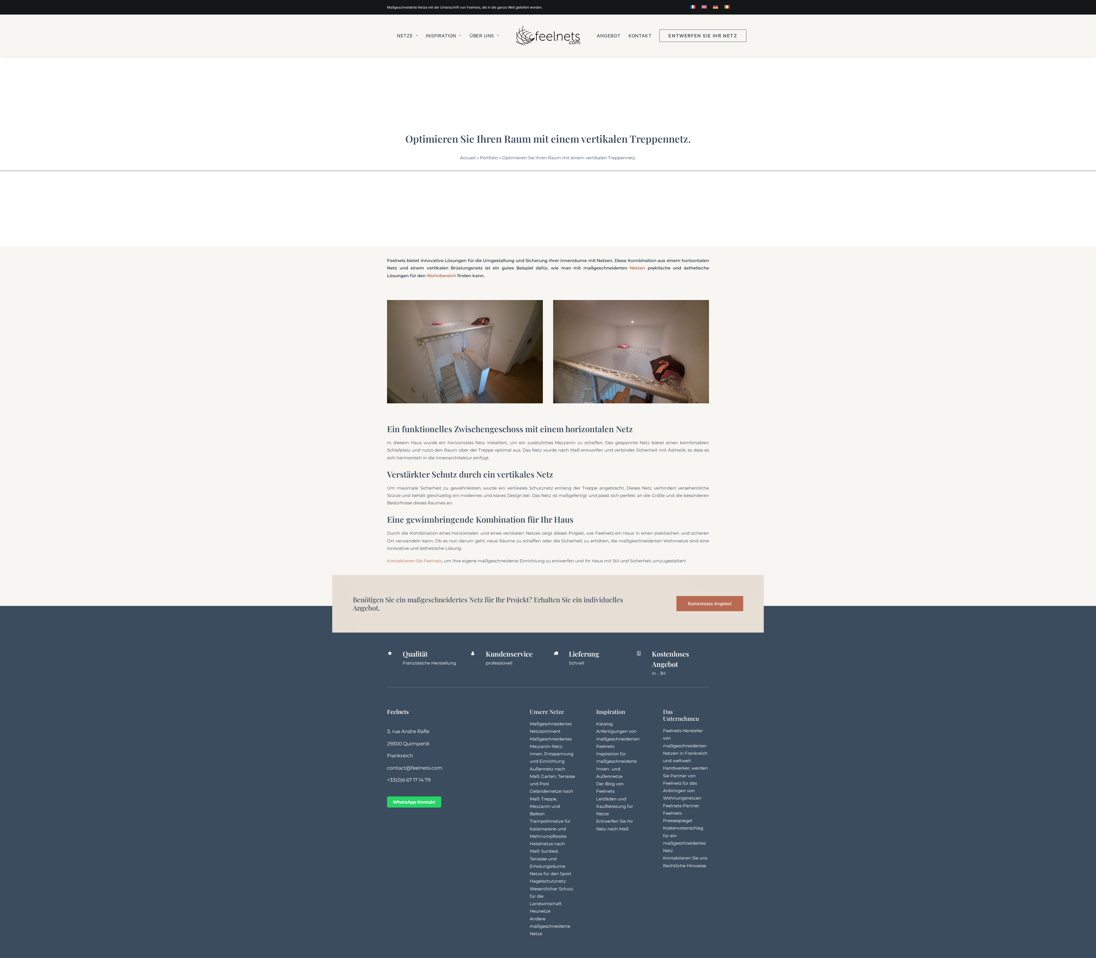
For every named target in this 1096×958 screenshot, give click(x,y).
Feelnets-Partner (681, 805)
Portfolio (489, 157)
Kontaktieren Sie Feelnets (414, 560)
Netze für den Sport (550, 873)
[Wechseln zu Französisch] (693, 7)
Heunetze (540, 911)
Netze (405, 36)
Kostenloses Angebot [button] (710, 603)
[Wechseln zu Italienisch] (727, 7)
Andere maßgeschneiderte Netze (550, 926)
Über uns (482, 36)
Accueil (468, 157)
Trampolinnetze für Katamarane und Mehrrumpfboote (550, 828)
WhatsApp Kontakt (414, 802)
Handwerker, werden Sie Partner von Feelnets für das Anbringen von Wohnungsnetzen (685, 783)
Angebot (608, 36)
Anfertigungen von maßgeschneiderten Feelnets (618, 738)
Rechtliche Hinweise (684, 865)
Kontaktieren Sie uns (685, 858)
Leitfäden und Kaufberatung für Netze (614, 806)
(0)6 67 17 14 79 (413, 780)
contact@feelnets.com (414, 768)
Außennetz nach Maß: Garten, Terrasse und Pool (552, 776)
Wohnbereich (441, 275)
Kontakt (640, 36)
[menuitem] (693, 7)
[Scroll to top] (1085, 946)
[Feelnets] (548, 35)
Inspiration (441, 36)
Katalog (604, 723)
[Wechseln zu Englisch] (704, 7)
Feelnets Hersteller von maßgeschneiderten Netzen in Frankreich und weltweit (685, 745)
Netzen (637, 268)
